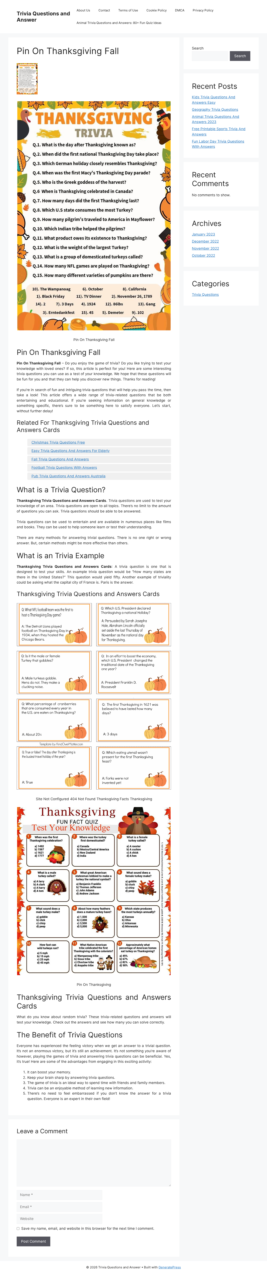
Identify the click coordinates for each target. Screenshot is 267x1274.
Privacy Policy (203, 10)
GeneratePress (170, 1267)
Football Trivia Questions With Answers (64, 467)
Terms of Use (128, 10)
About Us (83, 10)
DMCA (179, 10)
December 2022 (205, 241)
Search (198, 48)
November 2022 (205, 248)
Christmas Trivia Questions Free (58, 442)
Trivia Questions (205, 295)
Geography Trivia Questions (215, 109)
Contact (104, 10)
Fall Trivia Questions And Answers (60, 459)
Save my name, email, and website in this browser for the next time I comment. (87, 1228)
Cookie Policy (156, 10)
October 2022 (203, 255)
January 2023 (203, 234)
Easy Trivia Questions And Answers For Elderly (70, 451)
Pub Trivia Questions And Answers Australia (68, 476)
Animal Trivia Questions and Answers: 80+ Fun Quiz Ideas (119, 23)
